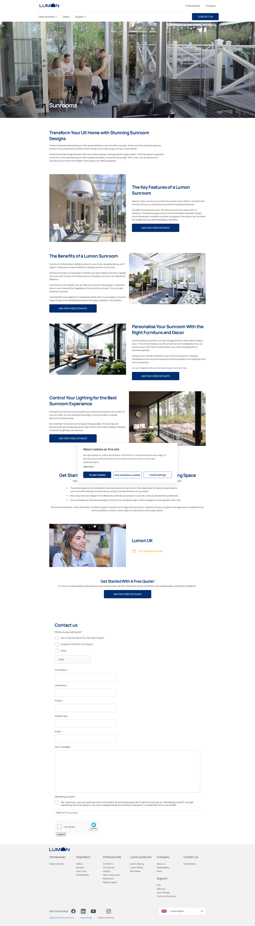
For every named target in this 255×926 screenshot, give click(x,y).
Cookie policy (190, 863)
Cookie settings (157, 474)
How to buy (81, 871)
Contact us (205, 16)
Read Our (67, 812)
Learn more (88, 466)
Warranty (161, 888)
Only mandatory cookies (127, 474)
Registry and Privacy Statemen (61, 917)
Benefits (80, 867)
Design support (110, 882)
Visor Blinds (135, 871)
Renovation (108, 878)
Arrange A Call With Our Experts (77, 644)
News (159, 871)
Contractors (109, 867)
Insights (106, 871)
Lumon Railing (136, 867)
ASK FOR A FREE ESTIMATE (73, 438)
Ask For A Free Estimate (155, 227)
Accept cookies (97, 474)
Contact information (166, 896)
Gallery (79, 863)
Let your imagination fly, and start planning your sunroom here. (159, 367)
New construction (111, 874)
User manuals (163, 892)
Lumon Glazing (137, 863)
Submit (61, 834)
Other (64, 650)
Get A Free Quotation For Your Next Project (82, 637)
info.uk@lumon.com (151, 551)
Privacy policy (71, 812)
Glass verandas (56, 863)
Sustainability (82, 874)
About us (161, 863)
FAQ (159, 885)
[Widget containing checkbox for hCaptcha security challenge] (77, 826)
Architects (108, 863)
